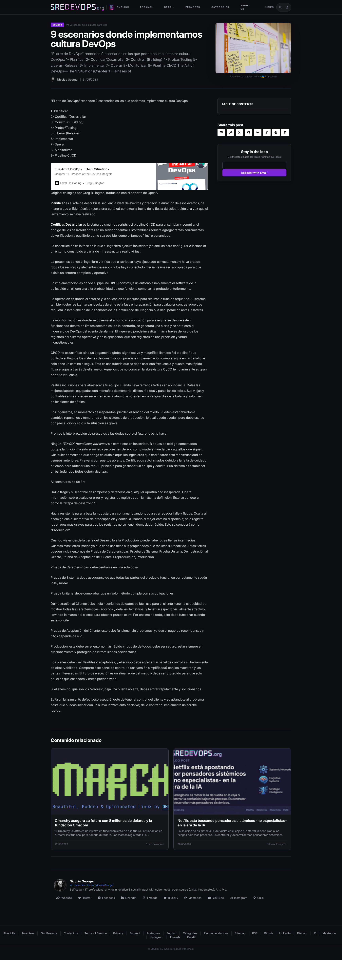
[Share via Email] (221, 132)
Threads (152, 897)
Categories (220, 7)
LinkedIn (130, 897)
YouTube (218, 897)
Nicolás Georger (67, 79)
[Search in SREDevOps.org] (280, 7)
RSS (254, 933)
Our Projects (49, 933)
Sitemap (240, 933)
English (123, 7)
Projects (192, 7)
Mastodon (194, 897)
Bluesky (173, 897)
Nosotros (28, 933)
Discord (302, 933)
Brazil (169, 7)
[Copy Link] (230, 132)
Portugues (153, 933)
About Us (245, 7)
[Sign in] (287, 7)
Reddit (191, 937)
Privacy (118, 933)
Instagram (240, 897)
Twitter (87, 897)
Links (269, 7)
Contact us (71, 933)
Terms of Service (96, 933)
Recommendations (216, 933)
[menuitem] (122, 7)
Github (268, 933)
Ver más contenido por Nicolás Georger (92, 885)
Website (66, 897)
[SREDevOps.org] (77, 7)
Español (146, 7)
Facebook (108, 897)
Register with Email (254, 172)
